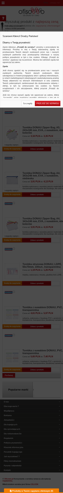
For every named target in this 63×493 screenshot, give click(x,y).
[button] (27, 103)
